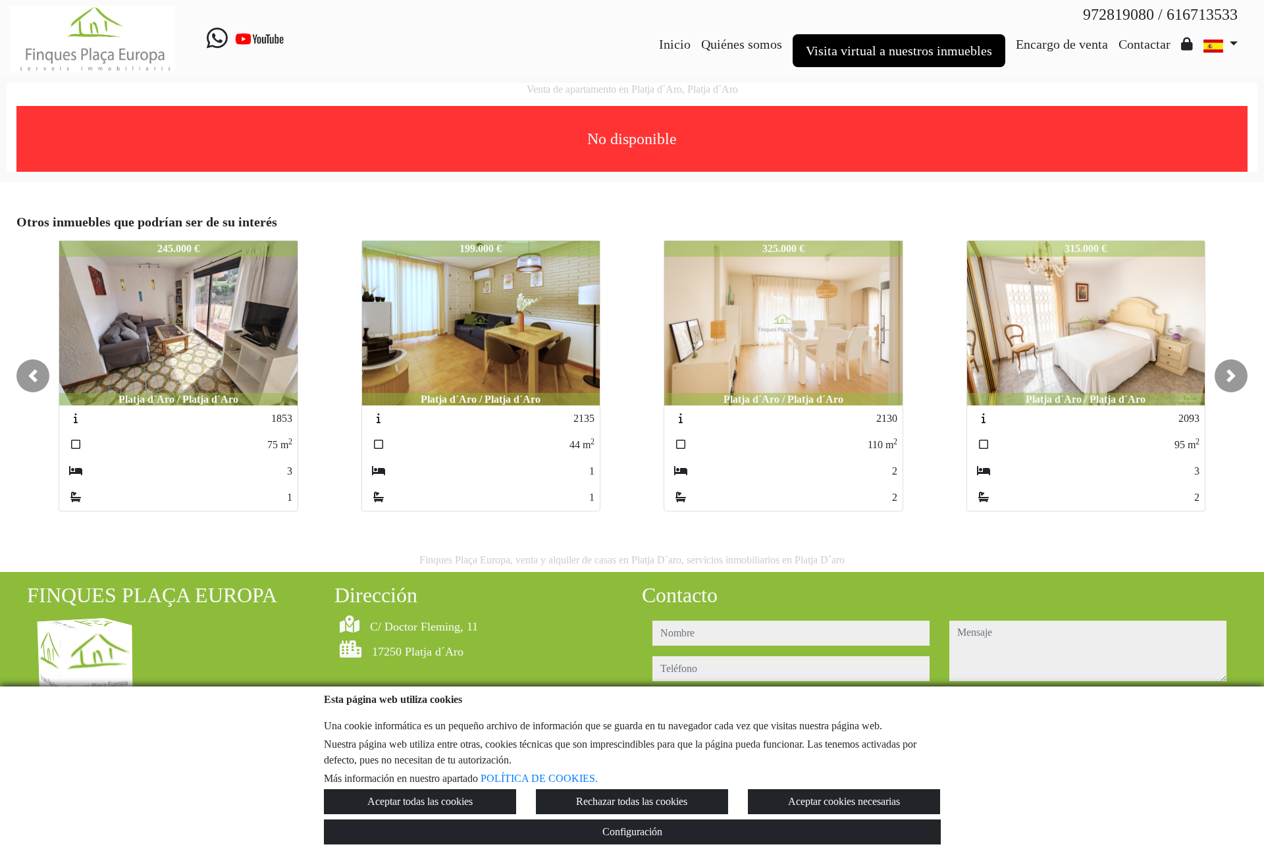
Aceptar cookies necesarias (844, 801)
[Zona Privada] (1187, 44)
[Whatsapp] (217, 39)
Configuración (632, 831)
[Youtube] (259, 39)
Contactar (1145, 44)
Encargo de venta (1062, 44)
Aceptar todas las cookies (420, 801)
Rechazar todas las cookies (631, 801)
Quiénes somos (741, 44)
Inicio (675, 44)
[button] (32, 375)
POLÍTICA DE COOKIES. (539, 778)
